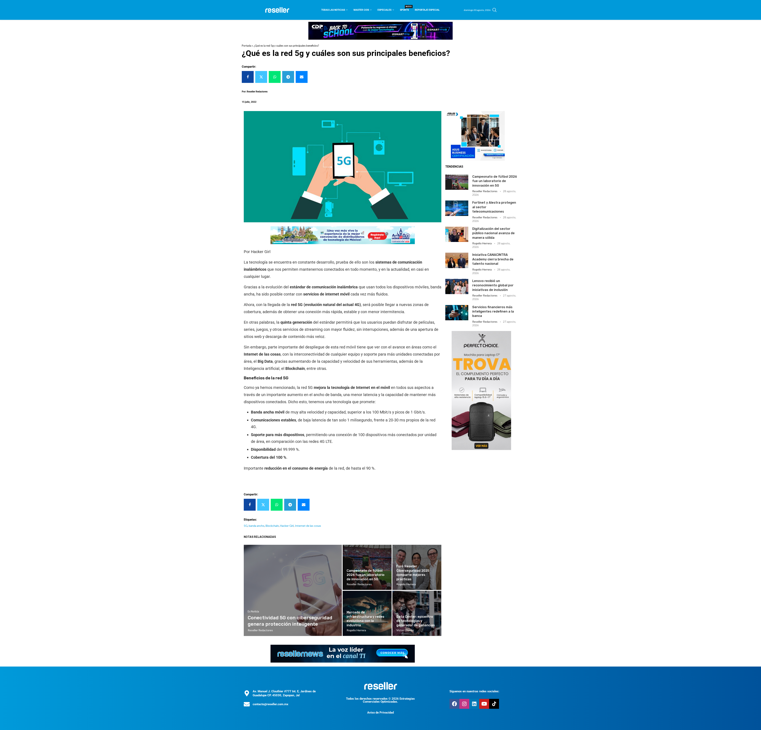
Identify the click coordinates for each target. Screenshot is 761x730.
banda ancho (256, 525)
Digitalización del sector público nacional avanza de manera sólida (493, 233)
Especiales (384, 10)
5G (246, 525)
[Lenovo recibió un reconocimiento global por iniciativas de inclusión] (456, 286)
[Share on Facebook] (248, 77)
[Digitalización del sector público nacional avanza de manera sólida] (456, 234)
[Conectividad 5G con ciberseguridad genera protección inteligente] (293, 590)
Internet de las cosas (308, 525)
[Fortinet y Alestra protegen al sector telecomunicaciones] (456, 208)
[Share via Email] (302, 77)
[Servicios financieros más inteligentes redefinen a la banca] (456, 312)
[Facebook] (454, 704)
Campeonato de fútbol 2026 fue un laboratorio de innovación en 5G (494, 181)
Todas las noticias (333, 10)
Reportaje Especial (427, 10)
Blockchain (272, 525)
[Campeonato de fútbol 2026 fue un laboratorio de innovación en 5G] (456, 182)
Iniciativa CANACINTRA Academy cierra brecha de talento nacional (492, 259)
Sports (404, 8)
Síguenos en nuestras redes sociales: (474, 691)
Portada (246, 45)
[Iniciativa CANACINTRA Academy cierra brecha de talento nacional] (456, 260)
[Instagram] (464, 704)
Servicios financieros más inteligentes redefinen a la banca (493, 311)
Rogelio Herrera (482, 243)
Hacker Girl (287, 525)
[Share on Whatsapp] (275, 77)
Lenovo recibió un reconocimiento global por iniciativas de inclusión (492, 285)
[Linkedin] (474, 704)
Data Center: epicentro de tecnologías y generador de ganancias (415, 621)
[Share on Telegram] (288, 77)
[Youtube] (484, 704)
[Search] (494, 10)
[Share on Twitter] (261, 77)
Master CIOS (361, 10)
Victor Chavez (405, 630)
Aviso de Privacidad (380, 712)
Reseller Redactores (484, 191)
